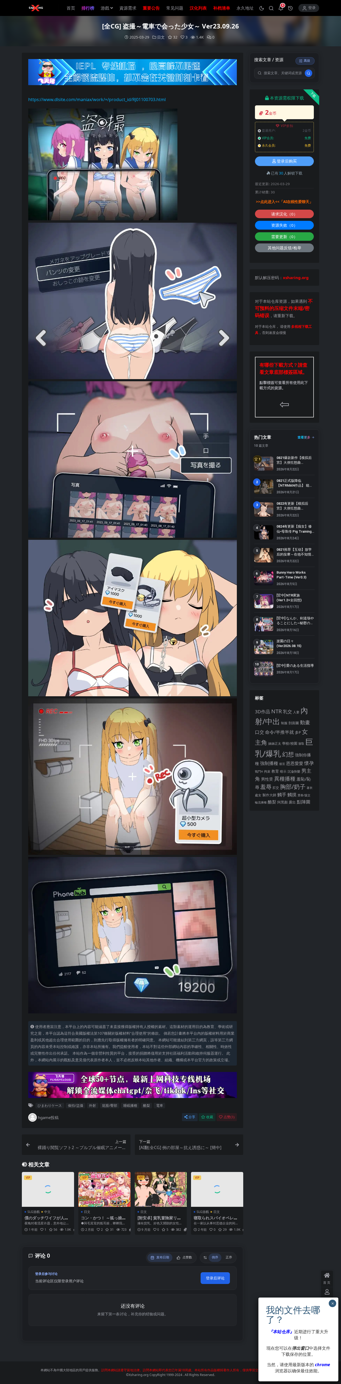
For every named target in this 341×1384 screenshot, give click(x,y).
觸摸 (292, 795)
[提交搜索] (308, 73)
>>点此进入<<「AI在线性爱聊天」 (284, 201)
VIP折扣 (287, 125)
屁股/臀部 (109, 1105)
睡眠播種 (130, 1105)
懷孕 (309, 763)
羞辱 (265, 786)
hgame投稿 (48, 1117)
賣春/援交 (304, 795)
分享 (191, 1117)
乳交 (287, 711)
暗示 (283, 771)
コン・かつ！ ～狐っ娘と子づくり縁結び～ (103, 1220)
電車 (159, 1105)
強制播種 (269, 763)
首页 (71, 8)
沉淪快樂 (293, 771)
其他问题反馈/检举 (284, 247)
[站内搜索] (271, 8)
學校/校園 (289, 743)
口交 (259, 732)
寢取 (301, 743)
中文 (47, 1211)
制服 (284, 723)
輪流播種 (261, 802)
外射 (92, 1105)
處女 (258, 795)
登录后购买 (287, 161)
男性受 (267, 779)
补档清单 (221, 8)
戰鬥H (259, 771)
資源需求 (127, 8)
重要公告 (151, 8)
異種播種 (284, 778)
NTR (276, 711)
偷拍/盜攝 (75, 1105)
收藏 (209, 1117)
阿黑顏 (282, 802)
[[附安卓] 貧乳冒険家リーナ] (161, 1189)
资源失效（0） (284, 225)
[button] (261, 8)
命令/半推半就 (279, 732)
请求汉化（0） (284, 214)
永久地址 (245, 8)
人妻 (296, 712)
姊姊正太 (274, 743)
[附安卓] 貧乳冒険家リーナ (159, 1220)
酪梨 (146, 1105)
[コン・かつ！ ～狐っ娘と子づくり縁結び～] (104, 1189)
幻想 (288, 754)
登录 (312, 8)
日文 (161, 37)
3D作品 (262, 711)
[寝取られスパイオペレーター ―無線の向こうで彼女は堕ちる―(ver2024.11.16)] (217, 1189)
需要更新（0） (284, 236)
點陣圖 (303, 801)
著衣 (309, 788)
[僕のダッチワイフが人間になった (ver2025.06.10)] (48, 1189)
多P (298, 732)
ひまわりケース (50, 1105)
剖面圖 (294, 722)
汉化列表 (198, 8)
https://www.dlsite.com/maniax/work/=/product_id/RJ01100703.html (97, 99)
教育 (275, 771)
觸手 (281, 795)
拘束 (267, 771)
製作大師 (269, 795)
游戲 (105, 8)
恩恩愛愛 (294, 763)
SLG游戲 (33, 1211)
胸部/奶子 (293, 786)
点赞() (229, 1117)
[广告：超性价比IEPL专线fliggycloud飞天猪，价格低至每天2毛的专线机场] (132, 73)
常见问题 (174, 8)
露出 (292, 802)
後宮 (282, 764)
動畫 (305, 722)
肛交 (276, 787)
